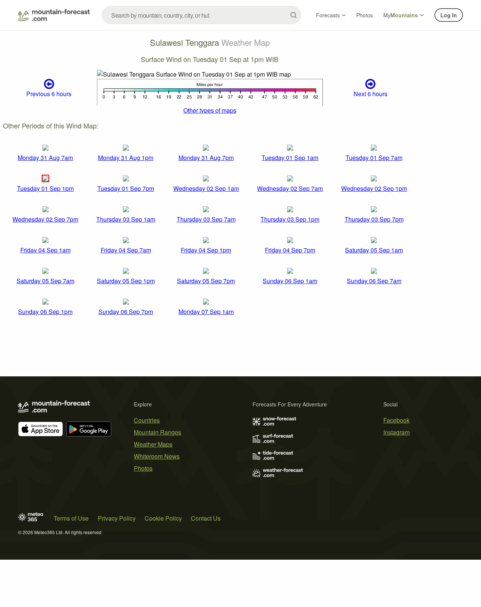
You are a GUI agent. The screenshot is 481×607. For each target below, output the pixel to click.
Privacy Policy (117, 518)
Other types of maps (209, 110)
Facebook (396, 420)
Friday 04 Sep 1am (45, 250)
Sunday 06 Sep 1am (290, 280)
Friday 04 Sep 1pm (206, 250)
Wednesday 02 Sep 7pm (45, 219)
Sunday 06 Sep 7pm (125, 311)
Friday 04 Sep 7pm (290, 250)
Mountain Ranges (157, 432)
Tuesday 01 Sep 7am (374, 157)
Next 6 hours (370, 93)
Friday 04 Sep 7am (126, 250)
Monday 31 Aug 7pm (206, 157)
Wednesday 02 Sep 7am (290, 188)
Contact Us (206, 518)
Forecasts (328, 15)
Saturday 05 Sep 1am (374, 250)
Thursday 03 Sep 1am (125, 219)
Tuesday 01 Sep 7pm (125, 188)
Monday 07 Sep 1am (206, 311)
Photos (364, 15)
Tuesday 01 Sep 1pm (45, 188)
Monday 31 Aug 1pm (125, 157)
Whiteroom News (157, 456)
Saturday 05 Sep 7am (45, 280)
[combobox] (201, 15)
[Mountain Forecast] (54, 15)
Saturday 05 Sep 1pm (126, 280)
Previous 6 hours (48, 93)
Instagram (396, 432)
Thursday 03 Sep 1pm (289, 219)
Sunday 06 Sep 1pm (45, 311)
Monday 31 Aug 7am (45, 157)
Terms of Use (71, 518)
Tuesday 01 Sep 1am (290, 157)
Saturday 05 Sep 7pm (206, 280)
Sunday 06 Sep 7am (374, 280)
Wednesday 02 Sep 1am (206, 188)
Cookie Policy (163, 518)
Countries (147, 420)
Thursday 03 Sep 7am (206, 219)
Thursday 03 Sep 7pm (374, 219)
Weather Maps (153, 444)
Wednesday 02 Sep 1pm (374, 188)
